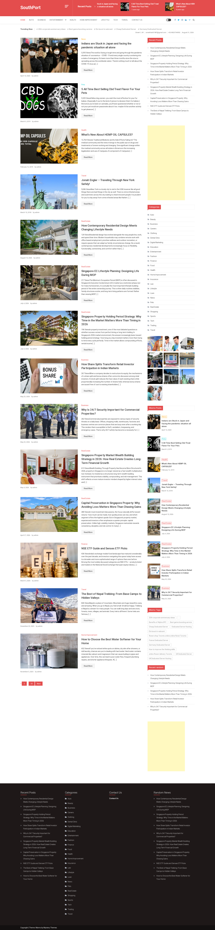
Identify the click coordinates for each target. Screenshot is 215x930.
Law (152, 284)
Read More (88, 70)
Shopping (154, 312)
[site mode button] (168, 20)
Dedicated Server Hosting (182, 627)
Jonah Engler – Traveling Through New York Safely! (176, 485)
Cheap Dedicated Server (126, 29)
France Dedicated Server (158, 640)
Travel (125, 20)
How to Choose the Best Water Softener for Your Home (40, 877)
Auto (31, 20)
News (83, 39)
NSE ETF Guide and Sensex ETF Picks (104, 548)
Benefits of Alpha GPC (157, 622)
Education (154, 247)
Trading (153, 325)
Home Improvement (88, 20)
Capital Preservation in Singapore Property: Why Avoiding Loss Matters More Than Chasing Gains (169, 99)
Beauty (153, 219)
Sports (153, 316)
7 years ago (124, 9)
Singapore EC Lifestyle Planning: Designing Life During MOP (171, 57)
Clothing (153, 233)
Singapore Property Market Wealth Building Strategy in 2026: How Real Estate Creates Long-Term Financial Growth (111, 459)
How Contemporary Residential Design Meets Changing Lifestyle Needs (168, 49)
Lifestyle (105, 20)
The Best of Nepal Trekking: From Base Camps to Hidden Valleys (169, 112)
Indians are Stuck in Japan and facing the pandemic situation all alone (176, 423)
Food (152, 266)
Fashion (153, 256)
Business (42, 20)
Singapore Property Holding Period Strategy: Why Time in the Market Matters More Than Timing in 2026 (111, 320)
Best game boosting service (80, 29)
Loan (152, 293)
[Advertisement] (166, 162)
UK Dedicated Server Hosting (160, 658)
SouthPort (30, 7)
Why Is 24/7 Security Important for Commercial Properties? (168, 80)
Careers (153, 229)
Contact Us (137, 20)
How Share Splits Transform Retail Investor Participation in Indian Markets (167, 73)
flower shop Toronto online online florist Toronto (167, 636)
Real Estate (85, 221)
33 (32, 684)
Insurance (154, 279)
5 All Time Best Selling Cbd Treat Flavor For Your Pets (176, 444)
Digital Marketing (156, 242)
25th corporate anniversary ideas (52, 29)
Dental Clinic (155, 238)
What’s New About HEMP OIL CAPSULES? (107, 134)
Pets (83, 85)
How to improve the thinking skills (162, 649)
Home (22, 20)
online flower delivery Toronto (160, 654)
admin (36, 76)
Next (39, 684)
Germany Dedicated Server (151, 29)
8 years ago (168, 9)
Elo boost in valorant (104, 29)
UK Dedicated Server (184, 654)
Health (73, 20)
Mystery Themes (50, 928)
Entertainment (56, 20)
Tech (115, 20)
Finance (84, 544)
